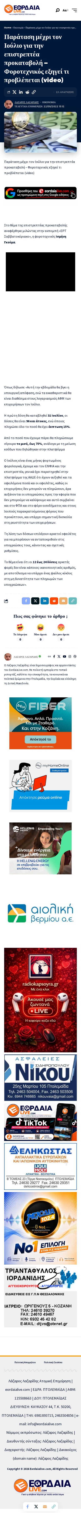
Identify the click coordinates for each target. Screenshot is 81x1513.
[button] (58, 10)
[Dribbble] (75, 657)
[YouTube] (65, 657)
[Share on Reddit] (27, 92)
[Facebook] (54, 657)
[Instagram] (69, 657)
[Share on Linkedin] (21, 92)
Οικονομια (49, 102)
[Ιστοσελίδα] (49, 657)
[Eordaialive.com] (22, 10)
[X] (59, 657)
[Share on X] (14, 92)
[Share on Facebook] (27, 1506)
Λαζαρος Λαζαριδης (27, 102)
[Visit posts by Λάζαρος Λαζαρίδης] (8, 104)
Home (7, 27)
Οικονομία (18, 27)
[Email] (44, 1506)
